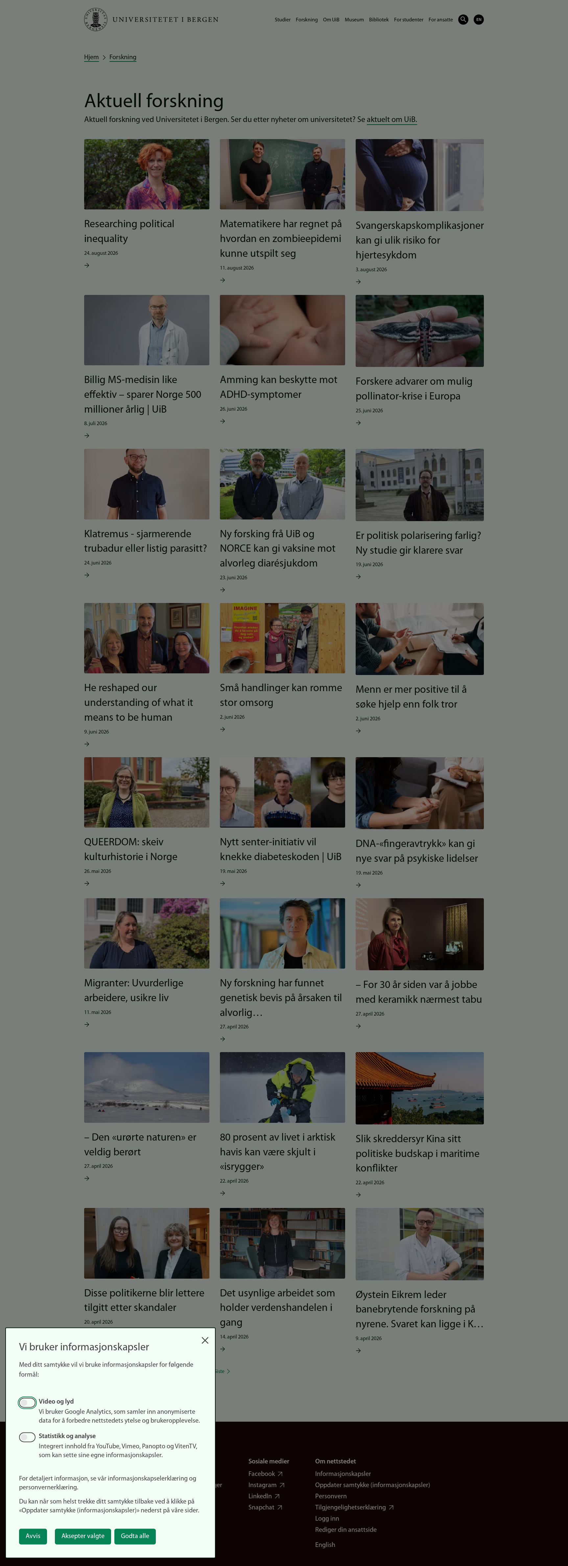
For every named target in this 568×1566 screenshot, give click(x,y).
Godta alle (135, 1536)
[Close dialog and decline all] (205, 1337)
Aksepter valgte (83, 1536)
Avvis (33, 1536)
